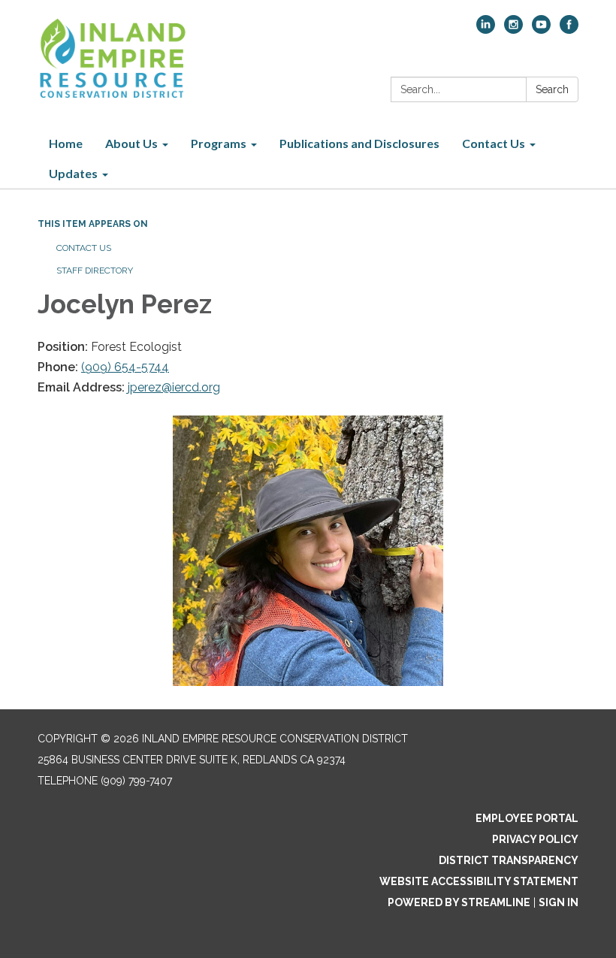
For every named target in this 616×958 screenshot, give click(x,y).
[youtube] (541, 30)
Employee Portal (527, 818)
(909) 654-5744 (125, 367)
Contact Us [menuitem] (493, 143)
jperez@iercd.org (174, 387)
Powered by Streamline (459, 902)
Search (552, 89)
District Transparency (508, 860)
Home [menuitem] (66, 143)
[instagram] (513, 30)
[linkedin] (485, 30)
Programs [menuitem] (218, 143)
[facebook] (569, 30)
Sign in (558, 902)
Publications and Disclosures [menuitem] (359, 143)
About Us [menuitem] (131, 143)
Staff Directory (94, 270)
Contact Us (83, 248)
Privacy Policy (535, 839)
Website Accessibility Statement (478, 881)
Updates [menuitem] (73, 173)
